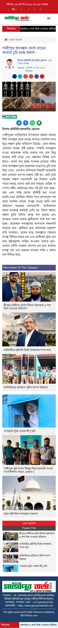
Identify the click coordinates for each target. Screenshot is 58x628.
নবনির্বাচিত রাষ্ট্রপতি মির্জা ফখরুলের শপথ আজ (27, 350)
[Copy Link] (39, 122)
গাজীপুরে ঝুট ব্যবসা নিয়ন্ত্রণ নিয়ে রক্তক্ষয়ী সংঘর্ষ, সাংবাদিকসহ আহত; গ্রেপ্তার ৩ (28, 470)
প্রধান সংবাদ (16, 40)
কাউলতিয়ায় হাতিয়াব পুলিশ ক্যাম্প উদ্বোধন (26, 387)
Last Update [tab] (29, 523)
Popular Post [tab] (29, 528)
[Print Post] (19, 122)
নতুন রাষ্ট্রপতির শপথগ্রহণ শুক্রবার (20, 514)
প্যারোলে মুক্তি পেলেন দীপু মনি (19, 431)
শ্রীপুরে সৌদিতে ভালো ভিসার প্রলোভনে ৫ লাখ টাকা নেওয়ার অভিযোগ (27, 307)
